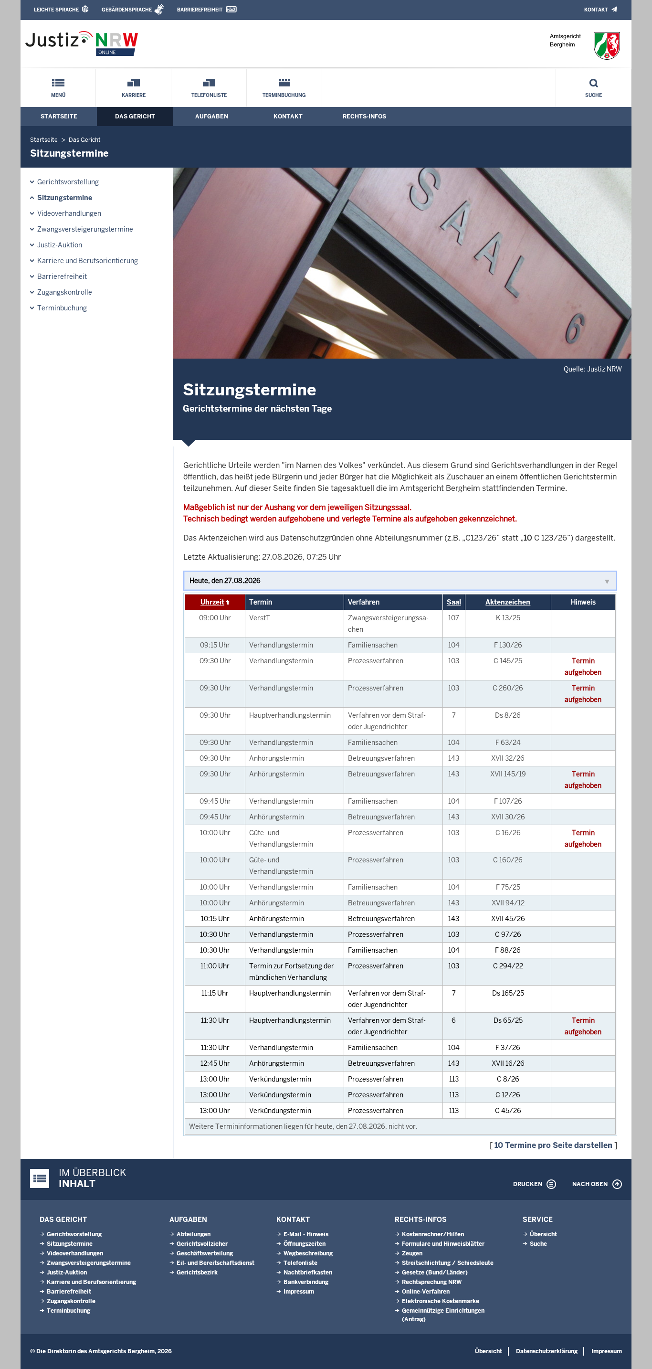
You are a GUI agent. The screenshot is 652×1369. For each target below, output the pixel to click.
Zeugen (412, 1253)
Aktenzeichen (507, 602)
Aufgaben (211, 116)
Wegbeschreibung (308, 1253)
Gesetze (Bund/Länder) (435, 1272)
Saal (454, 602)
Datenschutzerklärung (547, 1351)
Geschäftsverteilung (205, 1253)
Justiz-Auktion (59, 245)
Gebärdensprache (127, 10)
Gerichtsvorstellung (68, 182)
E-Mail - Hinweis (306, 1234)
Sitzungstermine (64, 197)
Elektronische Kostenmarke (440, 1301)
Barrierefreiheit (199, 10)
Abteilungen (193, 1234)
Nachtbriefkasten (308, 1272)
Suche (593, 95)
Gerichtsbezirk (197, 1272)
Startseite (59, 116)
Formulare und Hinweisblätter (443, 1244)
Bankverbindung (306, 1282)
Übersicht (543, 1234)
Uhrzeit (212, 602)
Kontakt (596, 10)
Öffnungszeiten (305, 1244)
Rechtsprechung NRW (432, 1282)
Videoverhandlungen (69, 213)
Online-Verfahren (426, 1291)
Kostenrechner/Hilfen (433, 1234)
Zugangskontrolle (64, 292)
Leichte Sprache (56, 10)
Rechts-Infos (364, 116)
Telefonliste (209, 95)
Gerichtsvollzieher (202, 1244)
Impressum (299, 1291)
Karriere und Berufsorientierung (87, 260)
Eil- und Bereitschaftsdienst (215, 1263)
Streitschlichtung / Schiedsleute (448, 1263)
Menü (58, 95)
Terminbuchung (284, 95)
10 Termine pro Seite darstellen (553, 1145)
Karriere (134, 95)
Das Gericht (135, 116)
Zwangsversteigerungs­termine (85, 229)
